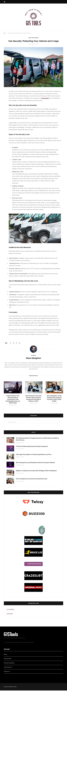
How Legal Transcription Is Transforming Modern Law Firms (33, 454)
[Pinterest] (3, 106)
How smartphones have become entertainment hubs (31, 478)
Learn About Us (8, 667)
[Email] (3, 111)
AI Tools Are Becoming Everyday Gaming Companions (32, 446)
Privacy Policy (7, 658)
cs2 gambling (10, 609)
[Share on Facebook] (3, 97)
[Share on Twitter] (3, 102)
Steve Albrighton (33, 358)
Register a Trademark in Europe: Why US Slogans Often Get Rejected (36, 470)
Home (4, 33)
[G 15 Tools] (33, 17)
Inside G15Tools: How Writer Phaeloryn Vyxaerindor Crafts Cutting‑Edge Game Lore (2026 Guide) (12, 399)
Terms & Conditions (9, 663)
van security (45, 98)
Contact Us (7, 671)
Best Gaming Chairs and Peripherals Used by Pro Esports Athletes (35, 462)
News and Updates (34, 37)
